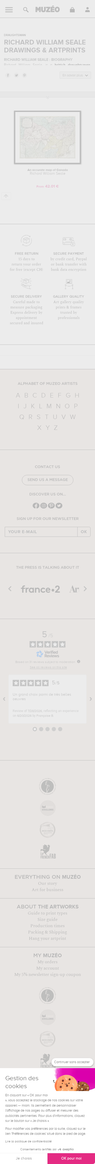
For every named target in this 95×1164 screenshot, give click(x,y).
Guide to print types (47, 913)
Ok (84, 532)
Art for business (47, 889)
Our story (47, 883)
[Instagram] (44, 508)
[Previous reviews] (4, 699)
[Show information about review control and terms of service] (79, 661)
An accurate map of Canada (47, 172)
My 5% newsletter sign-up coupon (47, 974)
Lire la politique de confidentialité (28, 1141)
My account (47, 968)
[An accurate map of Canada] (47, 163)
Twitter (16, 75)
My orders (47, 962)
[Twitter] (59, 508)
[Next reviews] (90, 699)
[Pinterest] (51, 508)
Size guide (47, 919)
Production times (47, 925)
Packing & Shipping (47, 932)
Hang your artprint (47, 938)
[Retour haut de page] (6, 196)
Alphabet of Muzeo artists (48, 383)
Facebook (7, 75)
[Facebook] (36, 508)
